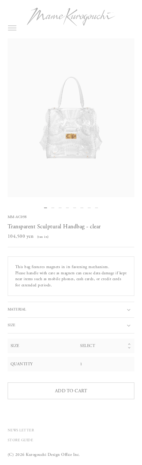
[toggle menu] (12, 27)
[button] (45, 207)
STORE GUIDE (20, 440)
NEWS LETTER (21, 430)
